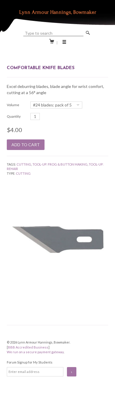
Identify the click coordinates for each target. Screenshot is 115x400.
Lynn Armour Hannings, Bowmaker (57, 12)
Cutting (24, 164)
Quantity (14, 116)
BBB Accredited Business (28, 347)
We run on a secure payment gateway (35, 352)
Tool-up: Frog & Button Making (60, 164)
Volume (13, 105)
